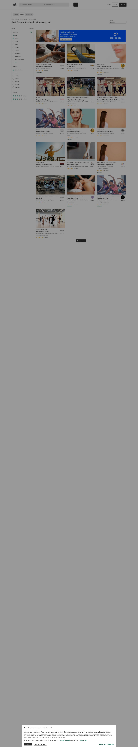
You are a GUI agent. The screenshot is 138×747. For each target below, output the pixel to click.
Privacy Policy (83, 740)
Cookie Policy (110, 744)
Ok (28, 744)
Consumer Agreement (65, 740)
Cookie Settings (40, 744)
